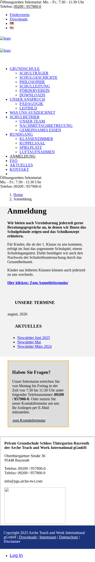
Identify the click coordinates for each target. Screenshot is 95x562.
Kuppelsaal (32, 143)
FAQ (14, 161)
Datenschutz (68, 537)
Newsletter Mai (29, 342)
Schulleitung (34, 86)
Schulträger (33, 73)
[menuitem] (52, 15)
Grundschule (25, 69)
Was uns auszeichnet (32, 112)
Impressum (47, 537)
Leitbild (28, 108)
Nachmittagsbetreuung (46, 126)
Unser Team (32, 121)
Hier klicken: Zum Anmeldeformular (37, 283)
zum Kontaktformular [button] (29, 420)
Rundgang (21, 134)
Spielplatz (30, 147)
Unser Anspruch (27, 99)
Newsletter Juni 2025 (33, 338)
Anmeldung (23, 156)
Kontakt (19, 169)
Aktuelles (21, 165)
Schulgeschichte (38, 77)
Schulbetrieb (24, 117)
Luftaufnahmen (37, 152)
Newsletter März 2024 (34, 346)
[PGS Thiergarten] (47, 48)
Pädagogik (31, 104)
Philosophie (32, 82)
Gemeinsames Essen (40, 130)
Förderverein (19, 15)
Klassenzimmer (36, 139)
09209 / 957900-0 (27, 6)
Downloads (19, 19)
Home (18, 195)
